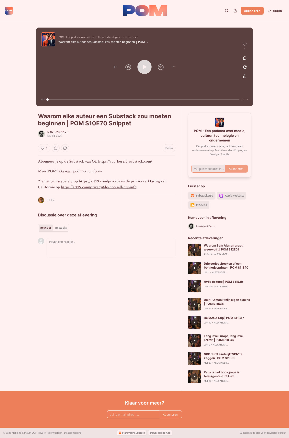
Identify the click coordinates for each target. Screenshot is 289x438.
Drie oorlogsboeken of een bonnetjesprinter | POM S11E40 (226, 265)
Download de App (160, 432)
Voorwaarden (55, 432)
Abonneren (252, 11)
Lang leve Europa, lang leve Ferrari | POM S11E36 (223, 338)
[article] (220, 250)
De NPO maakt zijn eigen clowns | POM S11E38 (227, 302)
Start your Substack (133, 432)
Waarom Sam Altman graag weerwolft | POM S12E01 (223, 247)
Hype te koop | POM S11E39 (223, 282)
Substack (244, 432)
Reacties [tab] (45, 227)
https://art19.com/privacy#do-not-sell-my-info (98, 187)
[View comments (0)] (245, 58)
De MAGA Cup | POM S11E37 (224, 318)
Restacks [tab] (61, 227)
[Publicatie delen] (235, 11)
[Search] (227, 11)
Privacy (42, 432)
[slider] (143, 100)
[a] (194, 250)
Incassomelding (72, 432)
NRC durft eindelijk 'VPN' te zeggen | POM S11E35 (223, 356)
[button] (115, 67)
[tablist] (53, 228)
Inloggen (275, 11)
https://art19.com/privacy (99, 181)
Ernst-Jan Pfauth (58, 131)
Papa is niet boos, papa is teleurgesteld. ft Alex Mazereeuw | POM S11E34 (222, 374)
